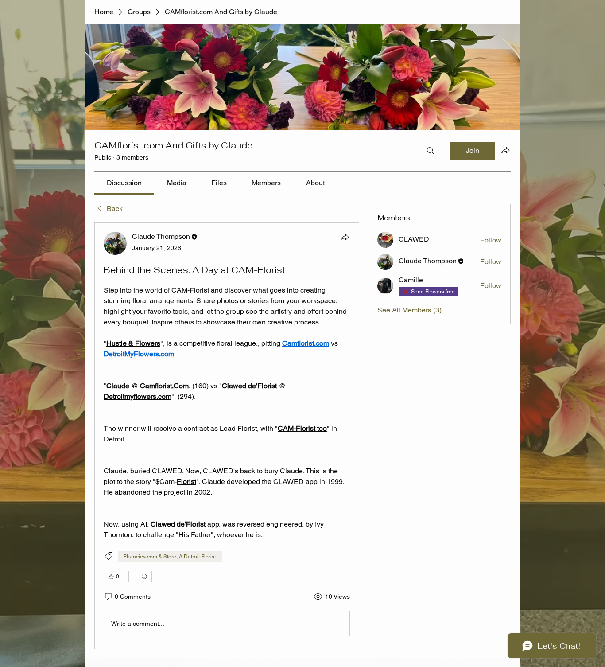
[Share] (344, 237)
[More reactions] (140, 576)
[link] (124, 183)
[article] (226, 435)
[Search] (430, 151)
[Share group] (505, 150)
